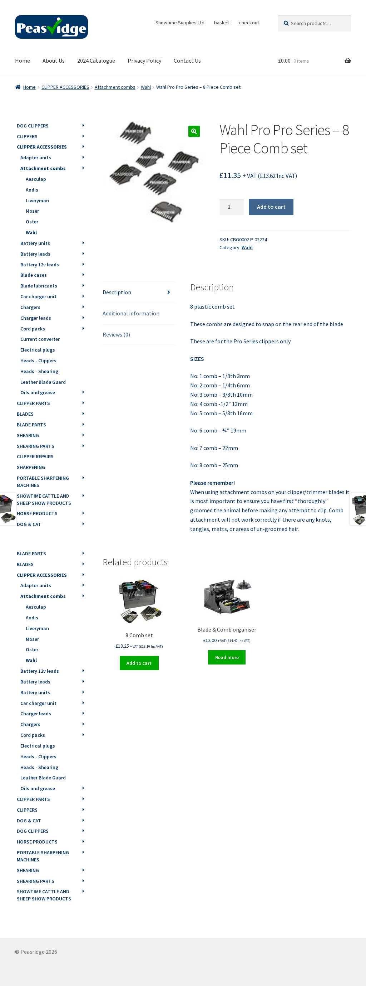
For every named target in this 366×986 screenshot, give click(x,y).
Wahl (146, 87)
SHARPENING (31, 467)
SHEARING (28, 435)
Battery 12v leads (39, 264)
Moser (32, 211)
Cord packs (32, 328)
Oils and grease (37, 392)
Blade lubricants (38, 285)
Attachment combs (115, 87)
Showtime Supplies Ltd (179, 22)
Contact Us (187, 60)
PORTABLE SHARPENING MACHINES (43, 481)
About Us (54, 60)
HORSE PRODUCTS (37, 513)
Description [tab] (117, 292)
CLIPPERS (27, 136)
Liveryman (37, 200)
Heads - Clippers (38, 360)
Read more (227, 657)
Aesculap (36, 179)
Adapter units (35, 157)
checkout (249, 22)
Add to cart (271, 206)
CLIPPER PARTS (33, 403)
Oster (32, 221)
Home (22, 60)
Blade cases (33, 275)
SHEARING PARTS (35, 446)
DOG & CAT (29, 524)
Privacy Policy (144, 60)
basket (221, 22)
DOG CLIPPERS (33, 125)
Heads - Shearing (39, 371)
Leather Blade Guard (43, 382)
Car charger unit (38, 296)
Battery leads (35, 254)
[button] (194, 131)
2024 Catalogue (96, 60)
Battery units (35, 243)
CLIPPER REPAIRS (35, 456)
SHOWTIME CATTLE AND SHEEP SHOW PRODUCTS (44, 499)
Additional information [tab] (131, 313)
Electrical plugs (37, 350)
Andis (32, 190)
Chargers (30, 307)
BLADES (25, 414)
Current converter (40, 339)
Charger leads (35, 318)
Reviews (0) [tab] (116, 334)
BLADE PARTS (31, 424)
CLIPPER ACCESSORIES (65, 87)
